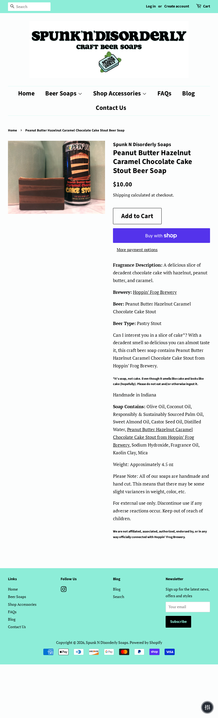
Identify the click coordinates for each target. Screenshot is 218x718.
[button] (207, 707)
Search (118, 596)
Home (26, 93)
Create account (176, 6)
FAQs (164, 93)
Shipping (121, 195)
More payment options (137, 249)
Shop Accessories (117, 93)
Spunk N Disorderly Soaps (107, 642)
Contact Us (111, 108)
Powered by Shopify (146, 642)
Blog (188, 93)
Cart (206, 6)
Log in (151, 6)
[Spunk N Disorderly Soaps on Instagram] (63, 590)
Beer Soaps (61, 93)
